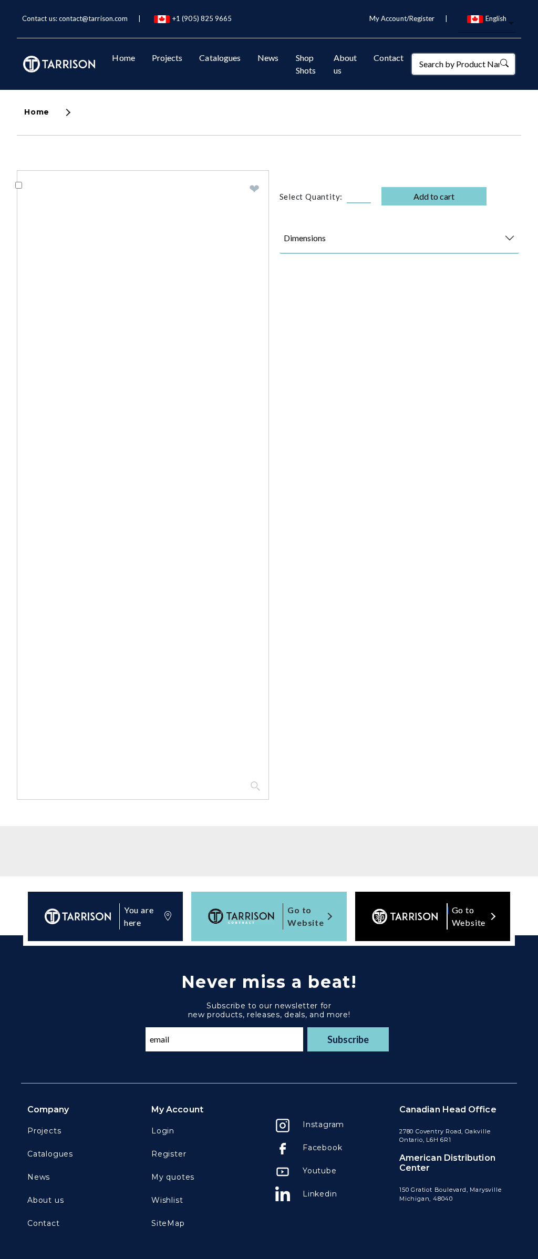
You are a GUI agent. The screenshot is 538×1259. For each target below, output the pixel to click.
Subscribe (348, 1039)
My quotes (172, 1177)
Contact (389, 58)
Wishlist (167, 1200)
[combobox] (487, 24)
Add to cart (433, 196)
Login (162, 1131)
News (267, 58)
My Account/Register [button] (401, 18)
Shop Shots (306, 64)
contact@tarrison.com (93, 18)
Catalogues (220, 58)
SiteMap (168, 1223)
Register (168, 1154)
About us (345, 64)
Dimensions (305, 238)
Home (123, 58)
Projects (167, 58)
